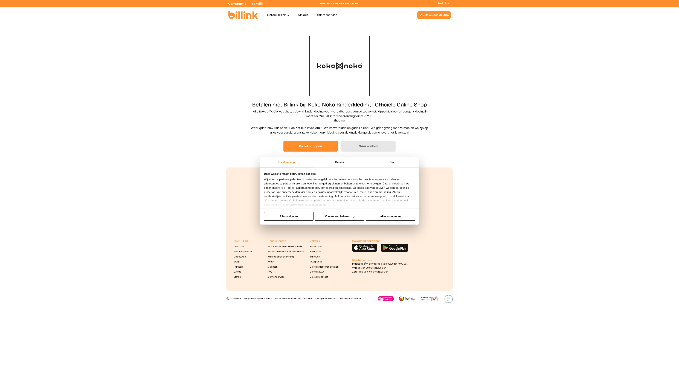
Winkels (302, 15)
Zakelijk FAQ (317, 271)
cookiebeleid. (317, 204)
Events (237, 271)
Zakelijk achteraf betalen (324, 266)
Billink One (316, 246)
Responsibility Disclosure (258, 298)
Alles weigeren (289, 216)
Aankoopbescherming (281, 256)
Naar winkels (368, 146)
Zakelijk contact (319, 277)
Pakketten (315, 251)
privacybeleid (295, 204)
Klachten (273, 266)
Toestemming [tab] (286, 162)
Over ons (239, 246)
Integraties (316, 261)
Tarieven (315, 256)
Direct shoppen (310, 146)
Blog (236, 261)
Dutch (442, 3)
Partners (238, 266)
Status (237, 277)
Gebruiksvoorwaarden (288, 298)
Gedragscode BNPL (351, 298)
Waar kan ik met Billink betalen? (286, 251)
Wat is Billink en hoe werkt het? (285, 246)
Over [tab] (393, 162)
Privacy (308, 298)
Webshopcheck (243, 251)
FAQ (270, 271)
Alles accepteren (390, 216)
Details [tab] (339, 162)
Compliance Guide (326, 298)
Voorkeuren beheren (337, 216)
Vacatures (240, 256)
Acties (271, 261)
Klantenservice (327, 15)
